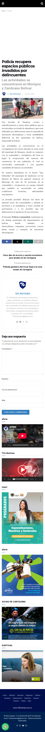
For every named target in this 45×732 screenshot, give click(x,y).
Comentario (7, 349)
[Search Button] (42, 3)
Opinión (36, 698)
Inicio (3, 11)
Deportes (27, 698)
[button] (22, 470)
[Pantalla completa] (40, 445)
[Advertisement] (22, 35)
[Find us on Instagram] (26, 725)
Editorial (12, 695)
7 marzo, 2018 (29, 94)
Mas (29, 701)
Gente (23, 701)
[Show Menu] (3, 3)
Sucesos (7, 698)
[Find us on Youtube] (23, 725)
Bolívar (9, 11)
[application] (22, 435)
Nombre (5, 379)
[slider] (20, 479)
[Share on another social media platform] (38, 241)
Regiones (29, 695)
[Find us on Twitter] (20, 725)
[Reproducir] (5, 445)
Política (37, 695)
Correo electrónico (9, 390)
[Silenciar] (36, 445)
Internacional (17, 698)
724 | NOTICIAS (15, 94)
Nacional (20, 695)
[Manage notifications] (5, 727)
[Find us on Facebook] (17, 725)
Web (3, 400)
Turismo (16, 701)
